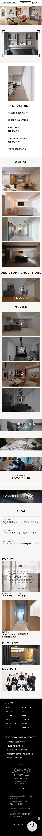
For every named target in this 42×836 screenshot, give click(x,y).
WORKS (21, 161)
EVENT (24, 715)
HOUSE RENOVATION (18, 120)
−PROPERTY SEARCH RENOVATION (19, 754)
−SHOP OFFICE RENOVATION (17, 750)
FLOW (8, 727)
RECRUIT (25, 727)
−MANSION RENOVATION (15, 742)
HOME (8, 707)
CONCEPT (9, 715)
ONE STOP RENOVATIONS (21, 272)
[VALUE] (21, 56)
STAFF (24, 723)
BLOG (21, 511)
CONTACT (21, 789)
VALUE (8, 719)
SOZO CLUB (26, 707)
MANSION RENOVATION (19, 113)
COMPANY (26, 719)
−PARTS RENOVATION (14, 758)
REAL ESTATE (11, 723)
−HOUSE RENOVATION (14, 746)
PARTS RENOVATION (17, 149)
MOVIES (21, 306)
